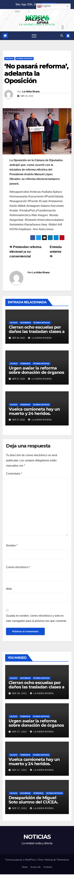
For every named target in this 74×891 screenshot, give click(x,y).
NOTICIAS (37, 17)
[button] (61, 35)
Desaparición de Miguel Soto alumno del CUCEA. (33, 800)
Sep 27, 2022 (19, 732)
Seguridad (25, 323)
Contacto (47, 867)
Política (9, 58)
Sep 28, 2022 (19, 693)
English (46, 6)
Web (9, 588)
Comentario (14, 473)
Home (25, 867)
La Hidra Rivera (31, 91)
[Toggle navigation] (34, 36)
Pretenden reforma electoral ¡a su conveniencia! (25, 251)
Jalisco (13, 323)
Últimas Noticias (24, 58)
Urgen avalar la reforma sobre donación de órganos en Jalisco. (36, 372)
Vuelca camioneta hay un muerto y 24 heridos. (34, 411)
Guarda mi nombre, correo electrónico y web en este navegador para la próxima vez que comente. (36, 618)
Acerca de (35, 867)
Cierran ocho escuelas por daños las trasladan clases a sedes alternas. (36, 331)
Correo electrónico (18, 567)
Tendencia (25, 363)
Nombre (12, 545)
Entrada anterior (56, 249)
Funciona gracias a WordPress (21, 859)
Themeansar (62, 859)
